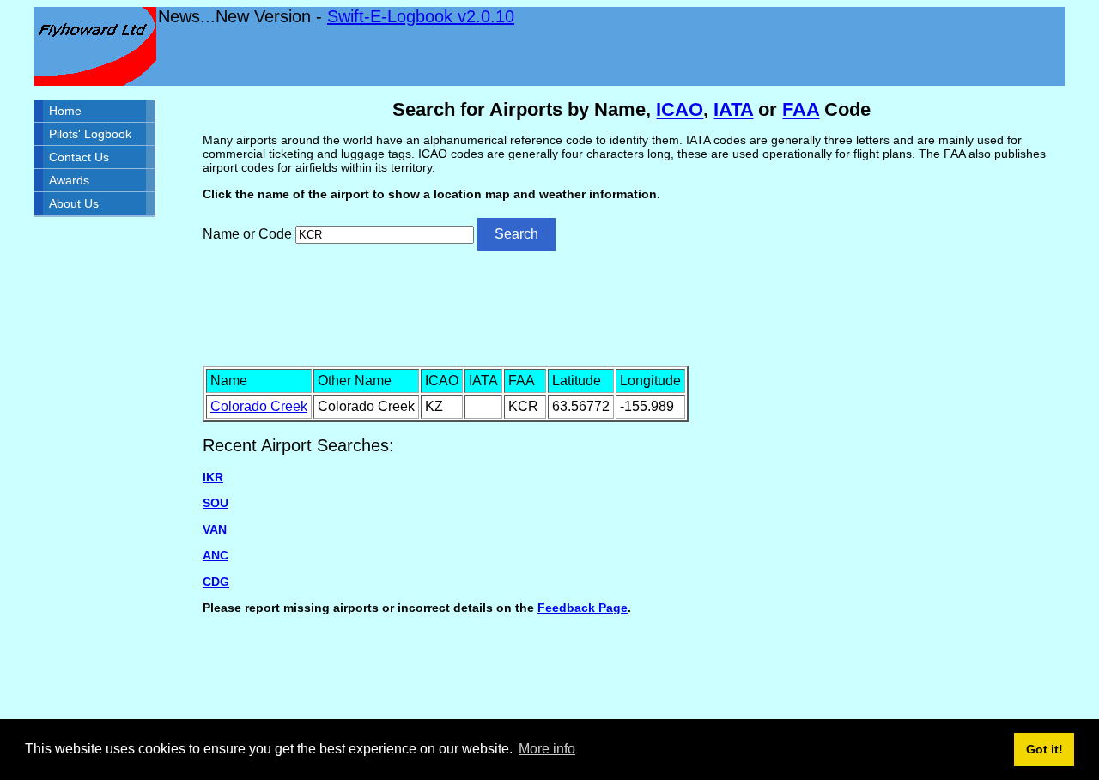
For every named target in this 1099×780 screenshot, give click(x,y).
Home (65, 111)
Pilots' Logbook (90, 134)
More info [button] (547, 748)
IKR (213, 477)
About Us (74, 203)
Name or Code (247, 234)
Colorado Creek (258, 406)
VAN (215, 529)
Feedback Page (582, 607)
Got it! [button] (1044, 749)
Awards (69, 180)
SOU (215, 503)
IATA (733, 109)
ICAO (679, 109)
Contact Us (79, 157)
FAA (800, 109)
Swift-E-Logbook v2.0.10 (420, 16)
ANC (215, 555)
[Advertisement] (631, 306)
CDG (216, 582)
